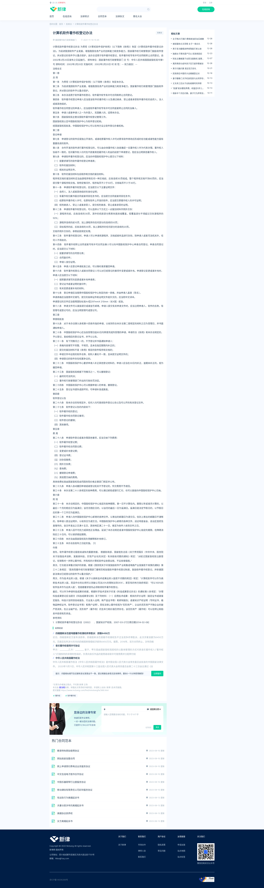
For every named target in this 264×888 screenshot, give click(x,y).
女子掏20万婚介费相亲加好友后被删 (188, 39)
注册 (210, 3)
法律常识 (84, 16)
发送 (157, 727)
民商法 (69, 24)
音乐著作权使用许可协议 (68, 645)
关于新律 (122, 845)
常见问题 (161, 851)
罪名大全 (137, 16)
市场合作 (142, 845)
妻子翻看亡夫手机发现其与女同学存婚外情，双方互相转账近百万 (189, 78)
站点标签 (181, 857)
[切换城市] (61, 3)
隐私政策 (161, 845)
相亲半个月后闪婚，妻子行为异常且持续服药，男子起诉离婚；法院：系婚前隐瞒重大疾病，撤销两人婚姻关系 (189, 93)
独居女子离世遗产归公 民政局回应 (187, 53)
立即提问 (157, 673)
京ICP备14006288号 (59, 880)
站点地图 (181, 851)
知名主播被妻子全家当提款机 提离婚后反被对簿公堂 (188, 58)
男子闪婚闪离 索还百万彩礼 (184, 68)
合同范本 (102, 16)
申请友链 (181, 845)
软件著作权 (72, 696)
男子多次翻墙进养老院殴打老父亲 (187, 49)
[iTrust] (207, 881)
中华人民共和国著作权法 (68, 658)
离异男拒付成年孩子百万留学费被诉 (188, 63)
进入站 (54, 3)
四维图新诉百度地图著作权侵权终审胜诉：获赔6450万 (83, 633)
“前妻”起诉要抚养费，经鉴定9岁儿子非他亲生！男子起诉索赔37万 (188, 88)
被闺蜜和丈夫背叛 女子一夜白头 (186, 44)
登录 (204, 3)
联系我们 (142, 857)
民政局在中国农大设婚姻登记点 (186, 73)
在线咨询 (206, 9)
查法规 (62, 687)
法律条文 (120, 16)
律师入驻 (142, 851)
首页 (52, 16)
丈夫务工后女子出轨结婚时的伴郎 (187, 83)
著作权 (57, 696)
